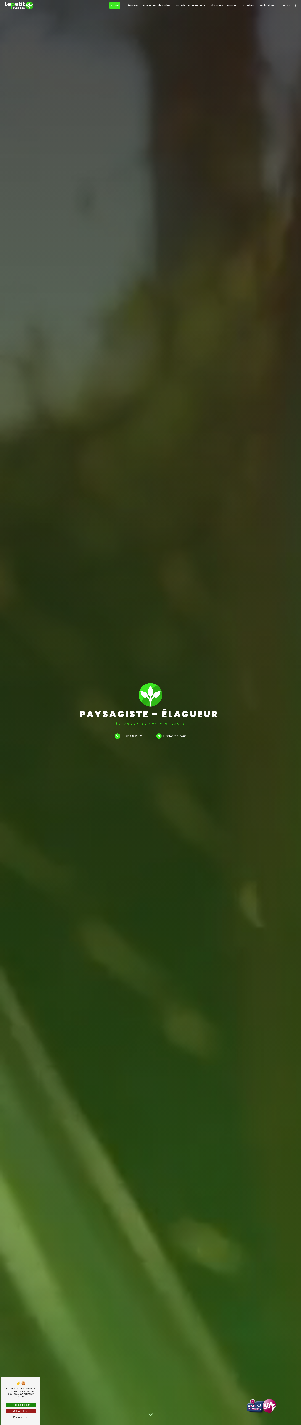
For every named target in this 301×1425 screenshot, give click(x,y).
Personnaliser (21, 1417)
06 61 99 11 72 (132, 736)
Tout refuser (22, 1411)
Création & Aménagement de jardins (147, 5)
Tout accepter (22, 1405)
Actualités (247, 5)
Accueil (114, 5)
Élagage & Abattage (223, 5)
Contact (285, 5)
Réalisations (266, 5)
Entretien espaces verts (190, 5)
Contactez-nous (174, 736)
